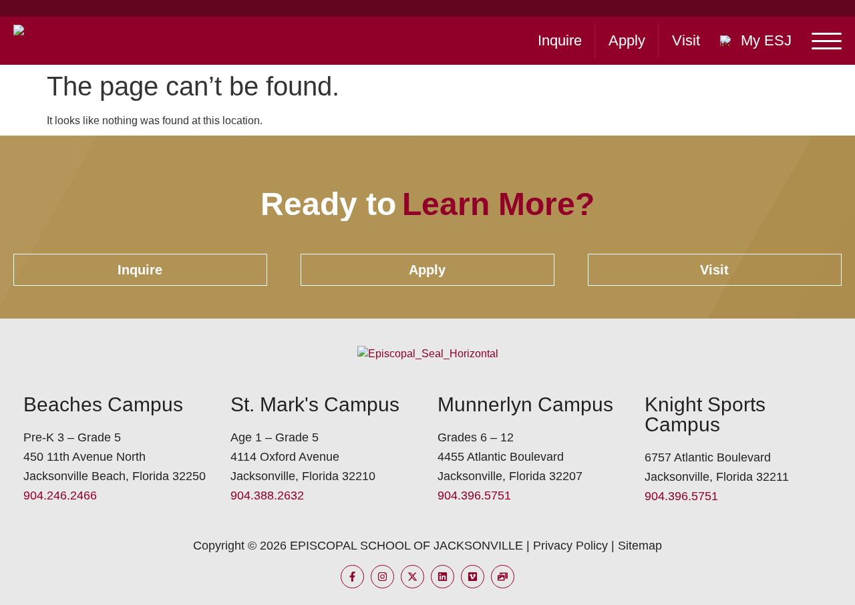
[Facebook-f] (352, 576)
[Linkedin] (442, 576)
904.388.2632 (267, 495)
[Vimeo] (472, 576)
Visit (686, 40)
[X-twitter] (412, 576)
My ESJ (766, 40)
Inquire (560, 40)
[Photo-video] (502, 576)
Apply (627, 40)
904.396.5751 (474, 495)
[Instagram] (382, 576)
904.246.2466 (60, 495)
